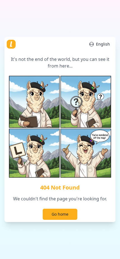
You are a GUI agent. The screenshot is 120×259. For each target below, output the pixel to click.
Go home (60, 214)
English (103, 44)
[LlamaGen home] (11, 44)
